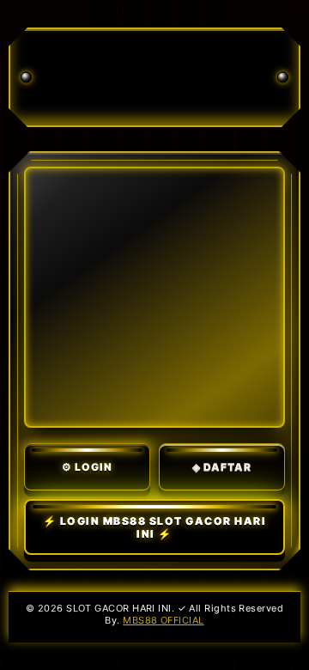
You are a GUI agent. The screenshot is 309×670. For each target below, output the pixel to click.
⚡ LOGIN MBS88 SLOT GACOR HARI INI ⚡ (155, 527)
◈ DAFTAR (221, 466)
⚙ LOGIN (87, 466)
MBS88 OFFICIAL (163, 620)
